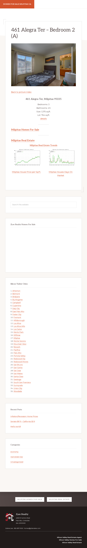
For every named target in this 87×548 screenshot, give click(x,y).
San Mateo (18, 374)
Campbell (16, 303)
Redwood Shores (21, 362)
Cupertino (16, 306)
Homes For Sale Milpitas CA (17, 4)
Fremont (17, 317)
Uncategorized (17, 462)
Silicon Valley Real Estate (72, 542)
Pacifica (17, 350)
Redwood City (19, 359)
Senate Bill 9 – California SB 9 (23, 422)
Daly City (16, 309)
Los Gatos (18, 329)
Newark (17, 347)
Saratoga (17, 380)
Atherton (16, 291)
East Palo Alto (18, 312)
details (43, 119)
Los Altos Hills (19, 326)
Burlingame (17, 300)
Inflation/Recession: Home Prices (24, 416)
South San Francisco (22, 382)
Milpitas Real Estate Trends (43, 145)
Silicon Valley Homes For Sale (70, 540)
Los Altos (17, 323)
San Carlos (18, 368)
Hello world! (16, 427)
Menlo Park (18, 332)
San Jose (17, 371)
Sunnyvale (18, 385)
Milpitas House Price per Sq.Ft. (26, 172)
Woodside (18, 391)
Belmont (16, 294)
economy (14, 452)
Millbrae (17, 335)
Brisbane (16, 297)
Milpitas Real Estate (23, 140)
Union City (18, 388)
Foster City (16, 315)
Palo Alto (17, 353)
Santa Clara (18, 377)
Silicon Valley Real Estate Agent (69, 537)
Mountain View (20, 344)
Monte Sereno (20, 341)
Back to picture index (21, 92)
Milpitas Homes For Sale (25, 129)
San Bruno (18, 365)
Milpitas (17, 338)
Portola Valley (19, 356)
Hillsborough (19, 320)
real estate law (17, 457)
